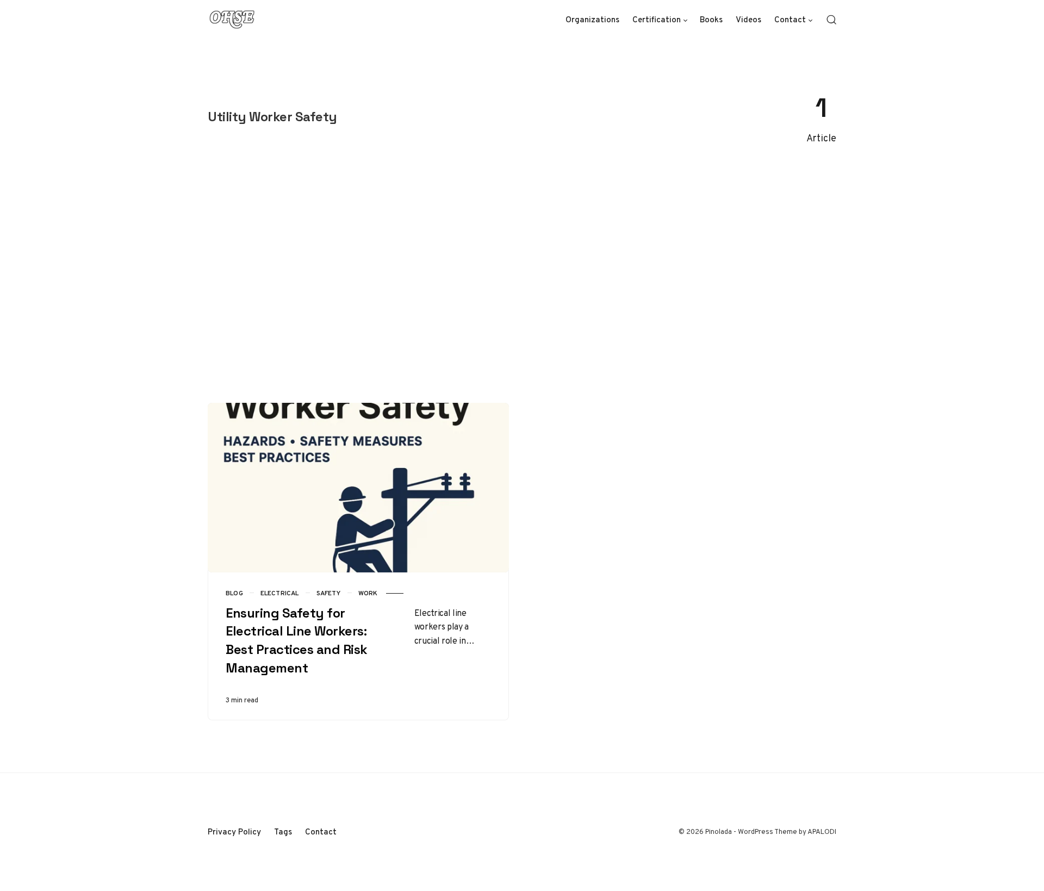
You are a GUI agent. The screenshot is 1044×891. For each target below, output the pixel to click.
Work (368, 593)
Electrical (279, 593)
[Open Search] (831, 19)
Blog (234, 593)
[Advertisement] (522, 274)
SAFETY (328, 593)
